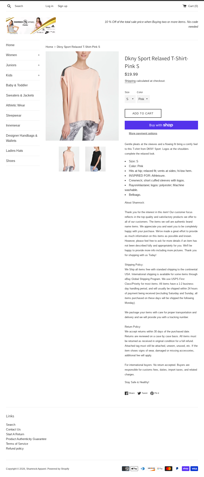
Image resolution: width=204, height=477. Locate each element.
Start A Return (15, 434)
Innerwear (13, 125)
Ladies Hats (14, 150)
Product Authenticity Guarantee (26, 439)
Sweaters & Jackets (20, 95)
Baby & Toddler (17, 85)
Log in (49, 6)
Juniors (23, 65)
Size (127, 92)
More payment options (143, 133)
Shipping (130, 80)
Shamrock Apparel (36, 468)
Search (10, 424)
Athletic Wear (15, 105)
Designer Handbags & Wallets (21, 138)
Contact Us (13, 429)
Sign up (62, 6)
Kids (23, 75)
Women (23, 55)
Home (10, 45)
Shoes (10, 161)
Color (140, 92)
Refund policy (15, 448)
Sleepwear (13, 115)
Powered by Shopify (58, 468)
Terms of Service (17, 443)
